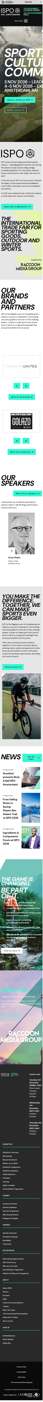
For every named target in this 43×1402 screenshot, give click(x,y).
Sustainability (21, 1372)
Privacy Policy (21, 1367)
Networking (9, 1250)
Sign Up (6, 1327)
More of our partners (20, 452)
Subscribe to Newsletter (16, 207)
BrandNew (7, 1240)
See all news (31, 758)
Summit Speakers (10, 1207)
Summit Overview (10, 1204)
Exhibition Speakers (10, 1171)
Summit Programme (11, 1211)
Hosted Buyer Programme (13, 1189)
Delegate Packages (10, 1218)
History (5, 1292)
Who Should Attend (10, 1215)
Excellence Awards (10, 1237)
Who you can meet (10, 1266)
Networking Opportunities (13, 1259)
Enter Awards (8, 1339)
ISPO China (21, 1377)
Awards (6, 1225)
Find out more (12, 667)
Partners (6, 1295)
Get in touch (8, 1321)
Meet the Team (9, 1310)
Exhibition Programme (11, 1167)
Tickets (6, 1306)
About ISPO (7, 1288)
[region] (21, 84)
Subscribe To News (10, 1317)
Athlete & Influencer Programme (16, 1273)
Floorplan (6, 1178)
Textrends (7, 1244)
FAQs (5, 1299)
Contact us (9, 1017)
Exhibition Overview (11, 1152)
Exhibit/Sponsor (9, 1336)
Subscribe (7, 1343)
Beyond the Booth (10, 1160)
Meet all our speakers (26, 493)
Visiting (6, 1182)
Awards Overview (10, 1233)
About (6, 1280)
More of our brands (20, 397)
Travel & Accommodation (13, 1303)
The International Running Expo (15, 1314)
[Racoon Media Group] (29, 269)
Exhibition (7, 1144)
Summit (6, 1195)
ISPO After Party (9, 1262)
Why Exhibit (7, 1156)
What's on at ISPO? (10, 1163)
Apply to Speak (9, 1185)
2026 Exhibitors (9, 1174)
